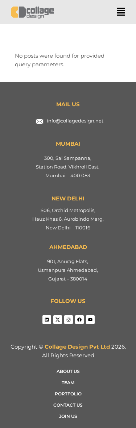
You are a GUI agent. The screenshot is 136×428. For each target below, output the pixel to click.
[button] (121, 12)
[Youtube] (90, 319)
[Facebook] (79, 319)
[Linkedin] (46, 319)
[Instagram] (68, 319)
